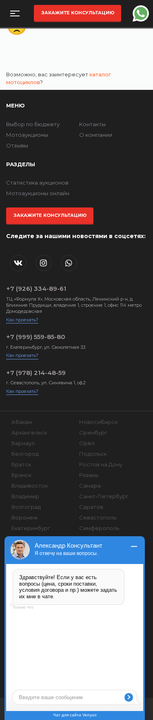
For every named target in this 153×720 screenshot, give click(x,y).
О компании (95, 135)
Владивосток (29, 485)
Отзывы (17, 145)
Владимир (25, 496)
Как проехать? (22, 320)
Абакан (21, 422)
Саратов (91, 507)
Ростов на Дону (100, 464)
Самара (90, 485)
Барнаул (23, 443)
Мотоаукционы (27, 135)
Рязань (88, 475)
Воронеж (24, 517)
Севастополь (97, 517)
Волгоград (26, 507)
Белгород (25, 453)
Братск (21, 464)
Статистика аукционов (37, 182)
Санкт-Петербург (104, 496)
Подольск (92, 453)
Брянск (21, 475)
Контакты (92, 124)
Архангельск (29, 432)
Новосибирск (98, 422)
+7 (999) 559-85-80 (35, 337)
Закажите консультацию (77, 13)
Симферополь (99, 528)
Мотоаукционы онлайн (37, 193)
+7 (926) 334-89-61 (36, 288)
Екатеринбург (30, 528)
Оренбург (93, 432)
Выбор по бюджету (33, 124)
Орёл (87, 443)
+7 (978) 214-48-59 (36, 373)
